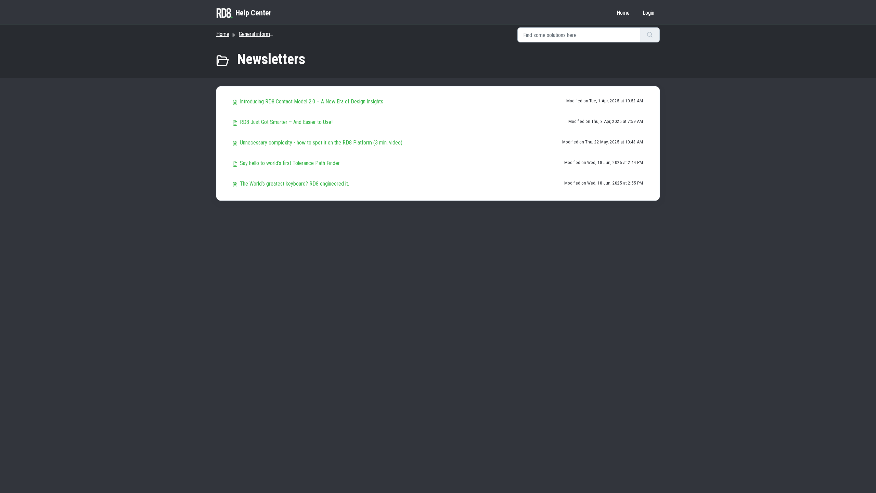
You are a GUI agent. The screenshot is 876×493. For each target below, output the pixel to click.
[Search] (650, 34)
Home (623, 13)
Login (648, 13)
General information (259, 34)
